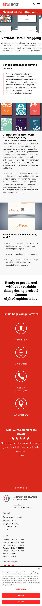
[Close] (39, 568)
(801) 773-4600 (21, 391)
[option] (21, 461)
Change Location (18, 505)
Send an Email (11, 520)
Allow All (21, 602)
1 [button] (15, 488)
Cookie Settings (21, 589)
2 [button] (18, 488)
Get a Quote (21, 363)
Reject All (21, 595)
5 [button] (26, 488)
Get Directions (21, 414)
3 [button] (21, 488)
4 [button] (24, 488)
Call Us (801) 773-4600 (14, 517)
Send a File (21, 339)
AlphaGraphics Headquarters (23, 507)
